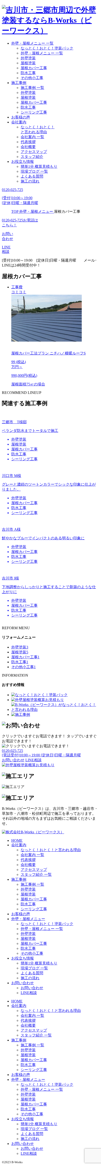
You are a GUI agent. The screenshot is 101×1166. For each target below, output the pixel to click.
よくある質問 (32, 176)
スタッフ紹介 (32, 157)
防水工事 (28, 73)
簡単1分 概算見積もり (39, 166)
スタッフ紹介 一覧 (36, 874)
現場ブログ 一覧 (34, 171)
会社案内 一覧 (32, 137)
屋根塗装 (28, 63)
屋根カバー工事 (34, 68)
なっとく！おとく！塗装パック (47, 48)
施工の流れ (30, 181)
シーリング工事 (34, 112)
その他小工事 (32, 78)
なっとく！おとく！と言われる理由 (51, 850)
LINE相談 (29, 993)
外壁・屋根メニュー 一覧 (32, 43)
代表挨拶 (28, 142)
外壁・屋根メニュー (28, 919)
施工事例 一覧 (32, 88)
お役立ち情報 (22, 162)
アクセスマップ (34, 152)
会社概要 (28, 147)
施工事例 (18, 83)
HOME (17, 840)
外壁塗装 (28, 58)
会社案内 (18, 122)
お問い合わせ (22, 983)
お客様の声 (20, 117)
